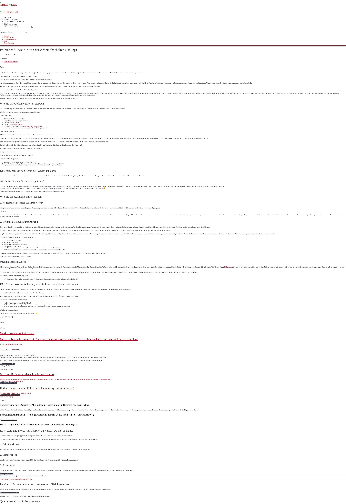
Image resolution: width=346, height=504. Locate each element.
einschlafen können (16, 124)
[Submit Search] (32, 27)
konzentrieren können (31, 126)
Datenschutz (13, 479)
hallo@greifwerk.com (25, 479)
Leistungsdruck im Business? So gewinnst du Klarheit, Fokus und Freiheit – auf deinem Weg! (47, 414)
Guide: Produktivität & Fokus (17, 333)
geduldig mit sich (228, 267)
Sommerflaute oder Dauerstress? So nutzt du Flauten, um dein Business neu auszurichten (45, 404)
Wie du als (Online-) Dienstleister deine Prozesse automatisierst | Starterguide (39, 424)
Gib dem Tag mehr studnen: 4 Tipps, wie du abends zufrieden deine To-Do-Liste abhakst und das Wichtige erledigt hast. (69, 339)
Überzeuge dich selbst (7, 364)
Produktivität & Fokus (11, 61)
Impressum (4, 479)
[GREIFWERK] (173, 7)
